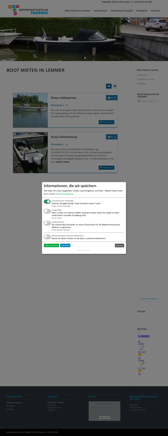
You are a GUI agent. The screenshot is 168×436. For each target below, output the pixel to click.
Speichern (65, 245)
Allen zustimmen (51, 245)
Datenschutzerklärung (64, 194)
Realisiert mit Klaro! (84, 250)
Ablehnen (119, 245)
